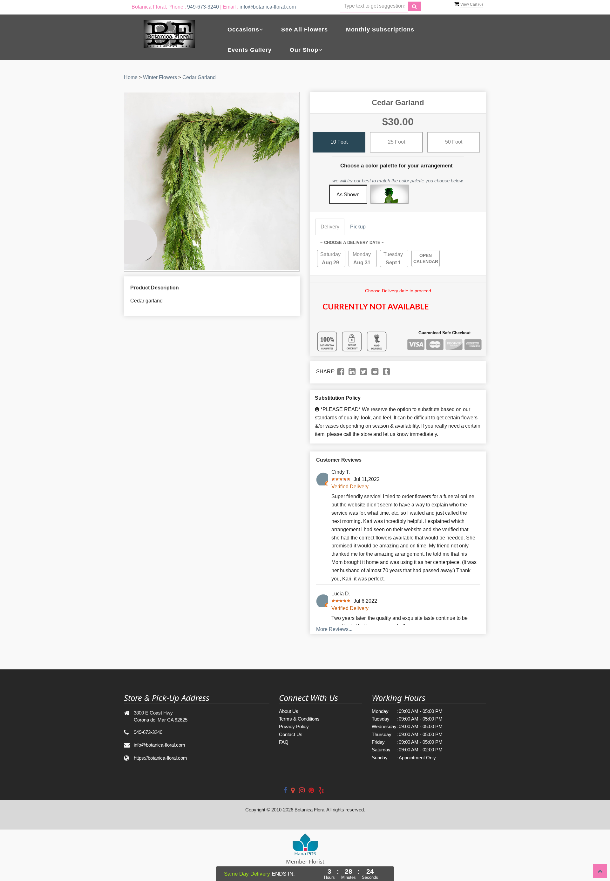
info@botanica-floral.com (268, 7)
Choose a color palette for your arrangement (396, 166)
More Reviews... (334, 629)
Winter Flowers (160, 77)
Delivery (330, 226)
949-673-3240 (203, 7)
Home (131, 77)
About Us (288, 711)
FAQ (283, 742)
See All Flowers (304, 29)
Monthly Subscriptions (380, 29)
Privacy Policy (294, 726)
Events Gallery (249, 50)
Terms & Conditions (299, 719)
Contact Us (290, 734)
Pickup (358, 226)
